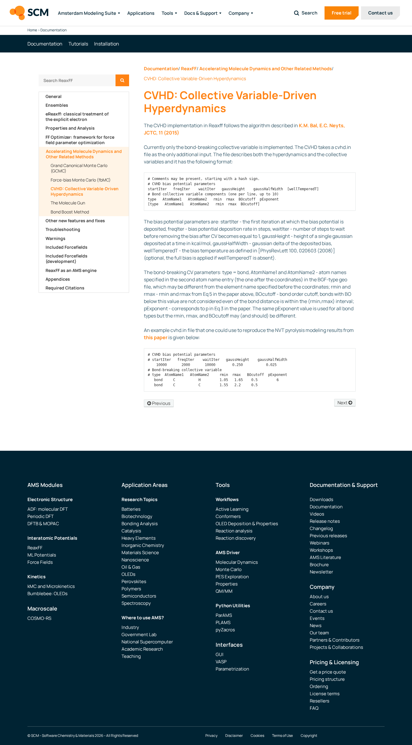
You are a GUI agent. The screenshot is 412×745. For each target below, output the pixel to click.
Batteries (131, 509)
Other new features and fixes (75, 220)
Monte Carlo (229, 569)
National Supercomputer (147, 642)
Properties (227, 584)
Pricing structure (327, 679)
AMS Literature (325, 557)
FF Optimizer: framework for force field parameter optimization (80, 139)
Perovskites (134, 581)
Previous (160, 403)
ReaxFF (189, 68)
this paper (155, 337)
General (54, 96)
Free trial (341, 13)
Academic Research (142, 649)
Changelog (321, 528)
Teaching (131, 656)
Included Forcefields (66, 247)
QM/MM (224, 591)
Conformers (228, 516)
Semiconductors (139, 596)
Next (343, 402)
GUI (219, 654)
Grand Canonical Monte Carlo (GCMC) (79, 168)
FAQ (314, 708)
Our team (319, 633)
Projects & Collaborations (336, 647)
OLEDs (128, 574)
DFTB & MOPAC (43, 523)
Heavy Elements (139, 538)
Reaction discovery (236, 538)
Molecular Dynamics (237, 562)
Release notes (325, 521)
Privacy (211, 736)
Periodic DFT (40, 516)
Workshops (321, 550)
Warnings (55, 238)
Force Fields (40, 562)
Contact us (380, 13)
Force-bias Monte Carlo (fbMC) (81, 180)
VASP (221, 661)
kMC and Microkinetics (51, 586)
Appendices (58, 279)
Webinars (319, 543)
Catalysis (131, 531)
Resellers (319, 701)
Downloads (321, 499)
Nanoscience (135, 560)
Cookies (257, 736)
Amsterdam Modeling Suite (87, 13)
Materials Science (140, 552)
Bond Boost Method (70, 212)
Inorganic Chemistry (143, 545)
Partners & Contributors (335, 640)
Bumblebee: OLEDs (47, 593)
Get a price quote (328, 672)
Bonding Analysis (140, 523)
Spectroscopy (136, 603)
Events (317, 618)
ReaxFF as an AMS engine (71, 270)
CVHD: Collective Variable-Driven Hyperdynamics (85, 191)
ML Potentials (41, 555)
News (316, 625)
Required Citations (65, 288)
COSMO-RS (39, 618)
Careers (318, 604)
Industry (130, 627)
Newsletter (321, 572)
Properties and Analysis (70, 128)
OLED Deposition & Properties (247, 523)
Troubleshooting (63, 229)
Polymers (131, 589)
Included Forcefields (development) (66, 258)
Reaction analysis (234, 531)
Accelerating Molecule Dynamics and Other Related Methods (84, 153)
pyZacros (225, 630)
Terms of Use (282, 736)
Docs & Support (200, 13)
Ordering (319, 686)
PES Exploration (232, 576)
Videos (317, 514)
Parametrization (232, 669)
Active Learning (232, 509)
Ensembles (57, 105)
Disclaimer (234, 736)
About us (319, 596)
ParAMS (224, 615)
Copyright (309, 736)
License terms (325, 693)
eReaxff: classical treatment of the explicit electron (77, 116)
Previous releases (328, 535)
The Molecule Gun (68, 203)
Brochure (319, 564)
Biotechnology (137, 516)
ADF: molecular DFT (47, 509)
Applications (140, 13)
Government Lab (139, 634)
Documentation (161, 68)
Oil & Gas (131, 567)
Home (32, 30)
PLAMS (223, 622)
